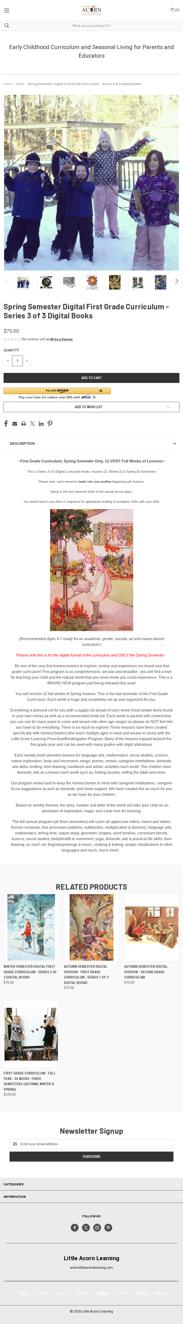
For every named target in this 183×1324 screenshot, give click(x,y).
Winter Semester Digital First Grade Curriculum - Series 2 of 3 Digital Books (30, 971)
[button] (59, 339)
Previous (6, 282)
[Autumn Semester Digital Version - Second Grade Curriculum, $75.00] (151, 927)
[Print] (23, 423)
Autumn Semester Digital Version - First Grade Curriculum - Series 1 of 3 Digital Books (86, 974)
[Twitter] (32, 423)
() (176, 10)
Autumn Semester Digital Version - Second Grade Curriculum (146, 971)
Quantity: (12, 350)
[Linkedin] (41, 423)
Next (176, 282)
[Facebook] (6, 423)
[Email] (14, 423)
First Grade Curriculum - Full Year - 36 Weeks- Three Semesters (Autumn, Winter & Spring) (30, 1081)
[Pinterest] (50, 423)
